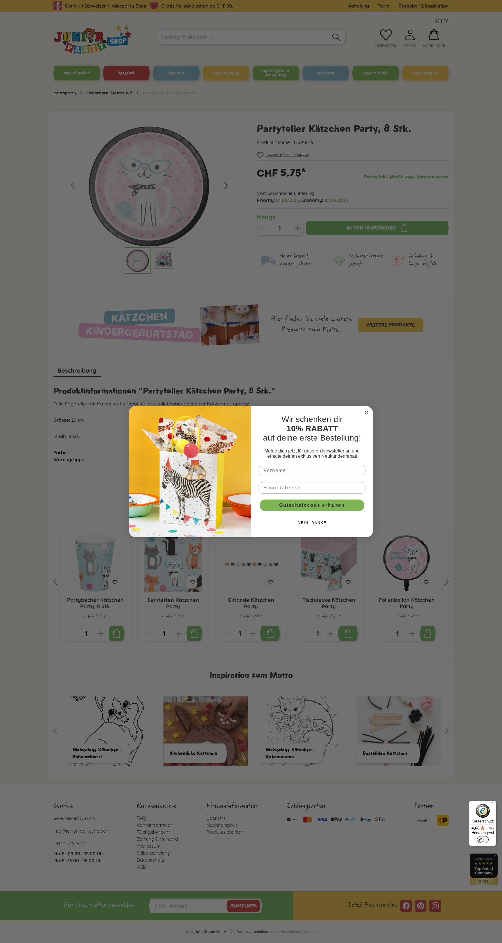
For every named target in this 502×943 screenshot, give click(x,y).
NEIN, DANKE (312, 523)
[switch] (483, 839)
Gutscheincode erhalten (312, 505)
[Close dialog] (366, 412)
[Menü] (492, 804)
